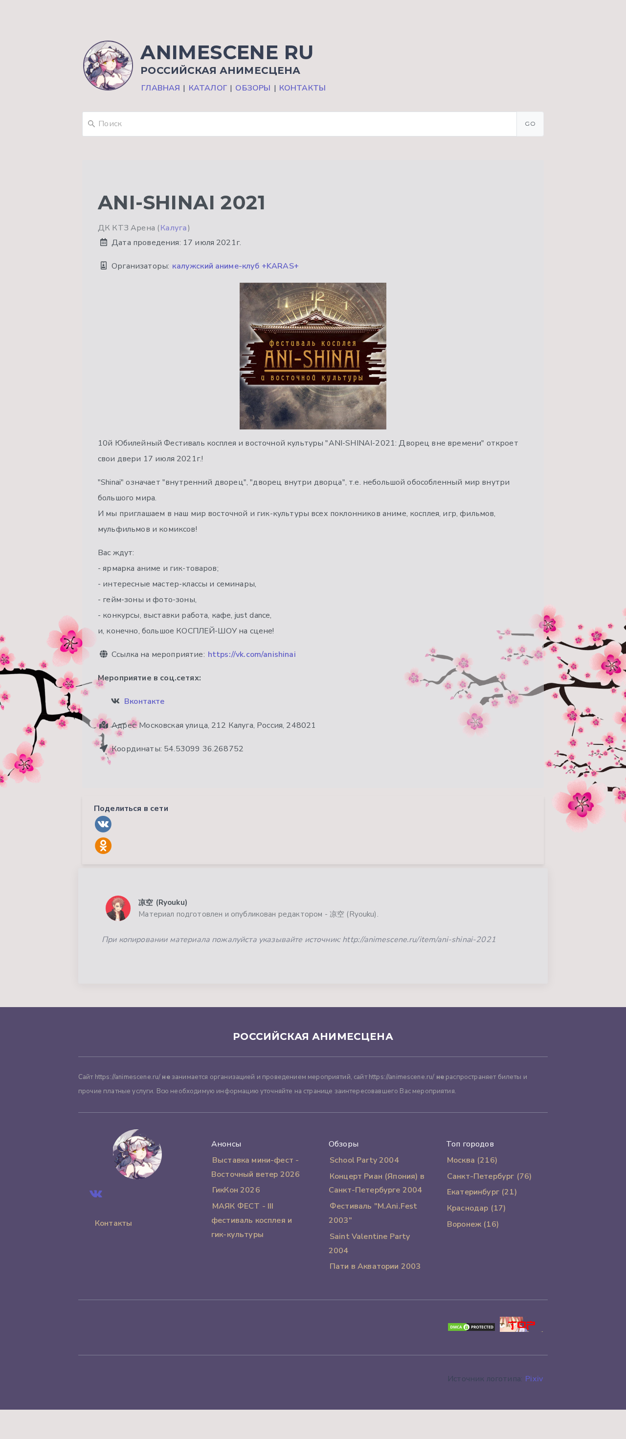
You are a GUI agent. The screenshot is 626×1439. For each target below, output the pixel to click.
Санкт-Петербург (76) (489, 1176)
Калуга (173, 228)
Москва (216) (472, 1160)
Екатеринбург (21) (482, 1192)
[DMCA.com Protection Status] (471, 1329)
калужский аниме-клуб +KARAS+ (235, 266)
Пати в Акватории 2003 (375, 1266)
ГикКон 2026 (236, 1190)
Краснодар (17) (476, 1208)
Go (530, 123)
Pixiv (534, 1378)
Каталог (208, 88)
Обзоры (252, 88)
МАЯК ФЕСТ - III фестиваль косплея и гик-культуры (251, 1220)
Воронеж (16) (473, 1224)
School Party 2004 (364, 1160)
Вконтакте (144, 701)
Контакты (302, 88)
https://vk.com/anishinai (252, 654)
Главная (160, 88)
